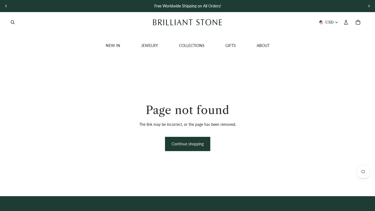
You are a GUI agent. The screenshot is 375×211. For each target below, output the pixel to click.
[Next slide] (369, 6)
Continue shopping (188, 143)
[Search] (13, 22)
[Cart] (358, 22)
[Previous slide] (6, 6)
